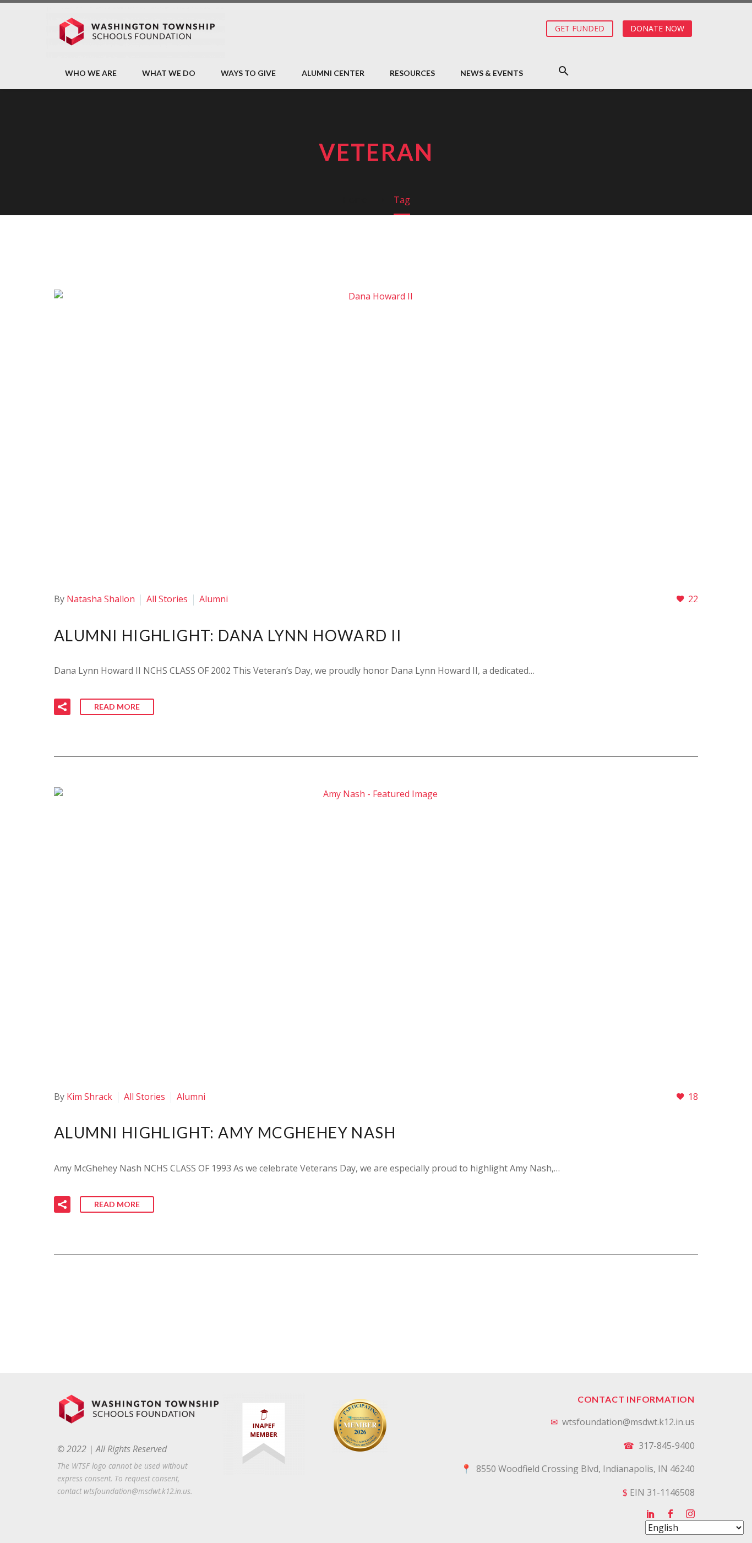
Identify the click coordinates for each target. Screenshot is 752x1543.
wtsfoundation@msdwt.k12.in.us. (138, 1491)
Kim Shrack (89, 1097)
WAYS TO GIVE (248, 73)
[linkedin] (650, 1513)
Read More (117, 706)
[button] (563, 71)
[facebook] (670, 1513)
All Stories (167, 599)
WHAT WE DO (168, 73)
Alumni (213, 599)
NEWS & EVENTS (491, 73)
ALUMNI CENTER (333, 73)
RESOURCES (412, 73)
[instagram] (690, 1513)
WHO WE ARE (91, 73)
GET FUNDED (579, 28)
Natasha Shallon (101, 599)
